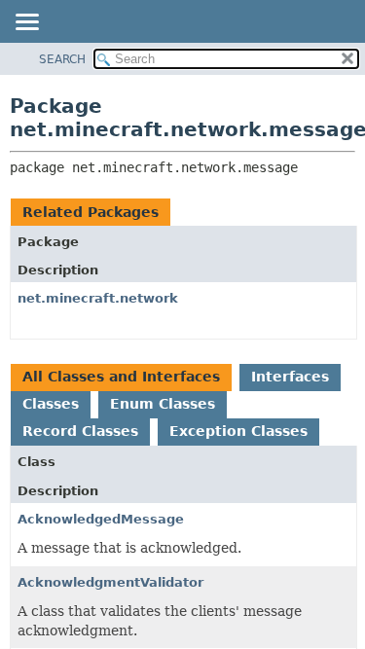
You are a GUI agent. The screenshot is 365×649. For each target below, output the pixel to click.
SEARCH (62, 59)
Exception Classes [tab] (238, 431)
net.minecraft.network (98, 298)
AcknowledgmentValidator (110, 582)
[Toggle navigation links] (26, 23)
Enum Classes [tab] (162, 404)
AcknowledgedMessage (101, 519)
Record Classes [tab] (80, 431)
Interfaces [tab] (290, 376)
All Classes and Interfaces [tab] (121, 376)
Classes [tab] (50, 404)
